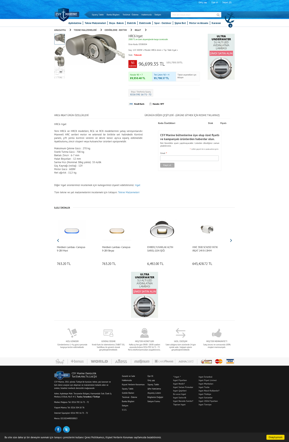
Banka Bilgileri (113, 14)
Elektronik (145, 23)
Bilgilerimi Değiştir (155, 397)
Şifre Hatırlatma (154, 388)
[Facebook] (58, 429)
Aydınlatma (74, 23)
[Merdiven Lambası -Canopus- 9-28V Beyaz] (117, 229)
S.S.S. (124, 409)
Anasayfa (60, 29)
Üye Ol (150, 376)
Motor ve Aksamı (198, 23)
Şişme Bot (180, 23)
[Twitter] (66, 429)
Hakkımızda (146, 14)
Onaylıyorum (275, 437)
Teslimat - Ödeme (130, 14)
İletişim (158, 14)
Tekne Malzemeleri (95, 23)
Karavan (216, 23)
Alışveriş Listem (154, 393)
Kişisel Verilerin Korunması (133, 384)
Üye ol (214, 2)
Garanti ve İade (128, 376)
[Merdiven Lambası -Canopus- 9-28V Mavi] (72, 229)
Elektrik (131, 23)
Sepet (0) (227, 2)
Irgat (138, 29)
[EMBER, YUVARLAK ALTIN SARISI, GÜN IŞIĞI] (162, 229)
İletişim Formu (154, 401)
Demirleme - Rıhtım (116, 29)
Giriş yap (203, 2)
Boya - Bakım (116, 23)
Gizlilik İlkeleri (128, 393)
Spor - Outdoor (162, 23)
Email (163, 153)
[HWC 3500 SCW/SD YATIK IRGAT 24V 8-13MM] (207, 229)
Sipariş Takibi (98, 14)
